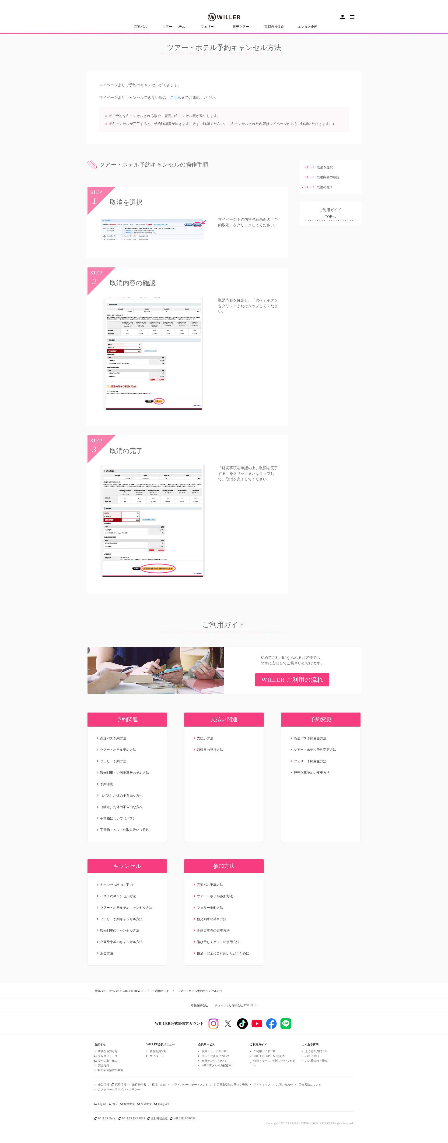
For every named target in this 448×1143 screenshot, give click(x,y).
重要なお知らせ (108, 1051)
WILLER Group (107, 1118)
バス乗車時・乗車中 (317, 1060)
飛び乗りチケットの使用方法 (218, 942)
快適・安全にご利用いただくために (223, 953)
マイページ (157, 1056)
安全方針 (103, 1065)
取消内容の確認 (322, 177)
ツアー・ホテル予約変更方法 (315, 750)
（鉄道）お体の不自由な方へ (121, 807)
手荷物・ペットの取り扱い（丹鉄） (126, 830)
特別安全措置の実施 (110, 1070)
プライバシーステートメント (190, 1084)
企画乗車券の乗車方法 (213, 930)
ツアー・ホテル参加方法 (215, 896)
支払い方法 (205, 738)
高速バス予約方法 (113, 738)
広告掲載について (310, 1084)
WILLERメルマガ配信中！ (218, 1065)
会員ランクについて (214, 1060)
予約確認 (106, 784)
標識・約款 (159, 1084)
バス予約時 (312, 1056)
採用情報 (120, 1084)
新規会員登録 (158, 1051)
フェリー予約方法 (113, 761)
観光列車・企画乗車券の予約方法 (124, 772)
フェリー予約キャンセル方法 (121, 919)
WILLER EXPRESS (133, 1118)
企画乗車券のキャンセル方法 (121, 942)
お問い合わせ (284, 1084)
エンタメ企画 (307, 26)
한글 (115, 1104)
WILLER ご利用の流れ (292, 679)
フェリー (207, 26)
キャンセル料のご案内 (116, 885)
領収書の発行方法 (210, 750)
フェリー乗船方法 (210, 907)
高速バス (140, 26)
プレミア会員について (216, 1056)
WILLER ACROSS (185, 1118)
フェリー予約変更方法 (310, 761)
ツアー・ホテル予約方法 (118, 750)
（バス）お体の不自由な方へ (121, 795)
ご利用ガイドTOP (264, 1051)
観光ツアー (241, 26)
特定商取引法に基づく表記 (231, 1084)
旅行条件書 (139, 1084)
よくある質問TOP (316, 1051)
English (102, 1104)
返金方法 (106, 953)
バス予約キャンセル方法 (118, 896)
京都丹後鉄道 (274, 26)
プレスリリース (108, 1056)
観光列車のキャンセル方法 (119, 930)
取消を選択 (318, 167)
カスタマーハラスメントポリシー (119, 1089)
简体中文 (146, 1104)
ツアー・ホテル (173, 26)
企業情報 (103, 1084)
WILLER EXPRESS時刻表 (269, 1056)
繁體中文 (129, 1104)
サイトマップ (261, 1084)
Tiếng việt (163, 1104)
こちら (175, 97)
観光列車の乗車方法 (211, 919)
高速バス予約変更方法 (310, 738)
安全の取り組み (108, 1060)
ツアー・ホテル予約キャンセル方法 (126, 907)
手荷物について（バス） (118, 818)
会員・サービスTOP (214, 1051)
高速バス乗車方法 (210, 885)
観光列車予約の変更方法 (312, 772)
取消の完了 (318, 187)
